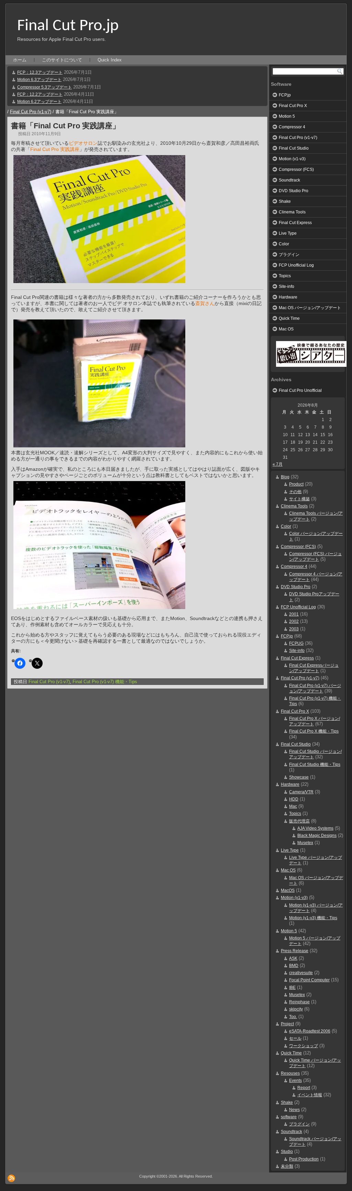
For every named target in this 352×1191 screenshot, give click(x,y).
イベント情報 (309, 1095)
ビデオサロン (83, 143)
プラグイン (289, 254)
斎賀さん (204, 303)
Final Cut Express (295, 222)
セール (295, 1038)
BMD (293, 965)
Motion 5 (287, 116)
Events (295, 1080)
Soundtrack (289, 180)
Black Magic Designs (317, 835)
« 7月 (278, 464)
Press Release (294, 950)
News (294, 1109)
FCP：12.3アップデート (40, 72)
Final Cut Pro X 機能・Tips (314, 731)
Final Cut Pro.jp (68, 26)
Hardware (288, 297)
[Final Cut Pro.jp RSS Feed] (11, 1178)
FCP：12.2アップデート (40, 94)
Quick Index (110, 59)
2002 (294, 621)
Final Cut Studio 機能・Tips (314, 764)
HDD (293, 799)
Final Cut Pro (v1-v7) (30, 111)
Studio (287, 1151)
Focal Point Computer (309, 980)
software (289, 1116)
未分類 (287, 1166)
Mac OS (286, 329)
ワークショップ (303, 1045)
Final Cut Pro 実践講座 (54, 149)
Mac (293, 806)
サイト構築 (299, 499)
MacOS (288, 890)
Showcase (299, 777)
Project (287, 1023)
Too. (293, 1016)
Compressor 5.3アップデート (44, 87)
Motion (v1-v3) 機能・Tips (313, 917)
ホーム (19, 59)
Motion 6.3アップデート (39, 79)
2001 (294, 614)
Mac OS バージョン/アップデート (310, 307)
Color (284, 244)
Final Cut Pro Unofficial (300, 390)
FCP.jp (285, 95)
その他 (295, 491)
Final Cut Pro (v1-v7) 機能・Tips (105, 681)
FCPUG (296, 643)
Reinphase (299, 1002)
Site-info (286, 286)
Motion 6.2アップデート (39, 101)
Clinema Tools (292, 212)
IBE (292, 987)
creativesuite (301, 972)
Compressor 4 (292, 127)
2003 (294, 629)
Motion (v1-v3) (292, 158)
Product (296, 484)
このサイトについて (62, 59)
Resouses (290, 1073)
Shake (285, 201)
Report (303, 1087)
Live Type (288, 233)
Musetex (305, 842)
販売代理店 (299, 821)
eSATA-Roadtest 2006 (309, 1031)
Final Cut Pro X (293, 105)
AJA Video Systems (315, 828)
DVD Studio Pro (293, 190)
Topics (285, 275)
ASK (293, 958)
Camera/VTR (301, 792)
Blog (285, 477)
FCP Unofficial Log (296, 265)
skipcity (296, 1009)
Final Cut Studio (294, 148)
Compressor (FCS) (296, 169)
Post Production (304, 1159)
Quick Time (289, 318)
